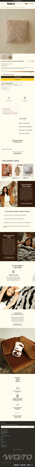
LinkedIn (21, 449)
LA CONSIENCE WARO (9, 257)
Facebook (14, 449)
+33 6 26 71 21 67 (16, 84)
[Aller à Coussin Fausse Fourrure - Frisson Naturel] (28, 170)
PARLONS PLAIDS (17, 324)
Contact (2, 437)
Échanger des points (7, 113)
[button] (2, 3)
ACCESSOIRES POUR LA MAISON (9, 7)
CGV (1, 440)
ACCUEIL (3, 7)
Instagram (17, 449)
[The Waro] (17, 457)
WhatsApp (9, 84)
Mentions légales (3, 442)
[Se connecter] (31, 3)
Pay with (16, 79)
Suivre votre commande (4, 431)
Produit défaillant (3, 433)
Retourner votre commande (5, 432)
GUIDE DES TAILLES (4, 65)
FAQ (1, 438)
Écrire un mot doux (17, 153)
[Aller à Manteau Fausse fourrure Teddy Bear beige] (17, 170)
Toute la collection (26, 203)
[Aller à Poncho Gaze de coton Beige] (7, 170)
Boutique (2, 439)
